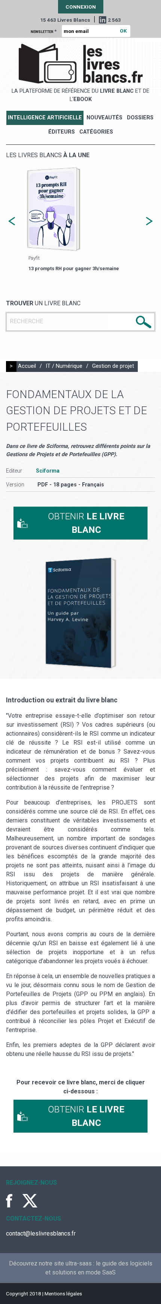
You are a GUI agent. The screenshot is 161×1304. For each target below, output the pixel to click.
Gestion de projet (113, 366)
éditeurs (61, 132)
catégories (96, 132)
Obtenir (86, 523)
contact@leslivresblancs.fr (41, 1233)
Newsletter (44, 31)
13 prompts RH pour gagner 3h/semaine (73, 268)
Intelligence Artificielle (45, 117)
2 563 (114, 20)
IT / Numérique (64, 366)
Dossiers (140, 117)
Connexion (81, 7)
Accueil (27, 366)
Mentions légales (63, 1294)
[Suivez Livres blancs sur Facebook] (13, 1200)
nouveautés (104, 117)
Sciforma (48, 471)
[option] (80, 219)
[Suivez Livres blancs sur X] (29, 1200)
